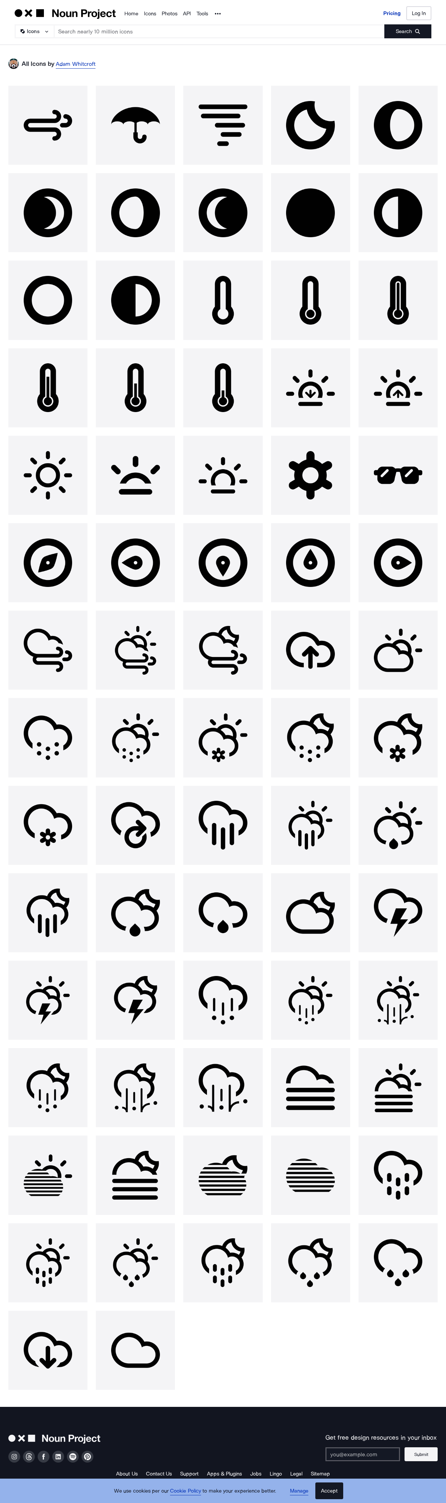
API (187, 13)
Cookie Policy (185, 1491)
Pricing (392, 13)
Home (131, 13)
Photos (169, 13)
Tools (202, 13)
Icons (150, 13)
